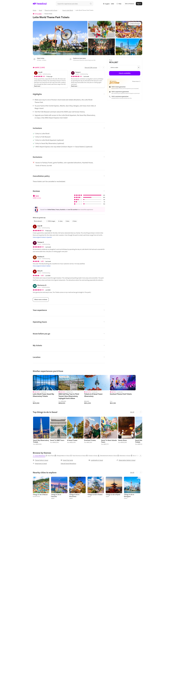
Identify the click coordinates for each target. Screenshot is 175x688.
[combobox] (74, 4)
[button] (60, 38)
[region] (46, 382)
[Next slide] (103, 67)
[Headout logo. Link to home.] (40, 4)
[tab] (39, 455)
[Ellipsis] (59, 10)
